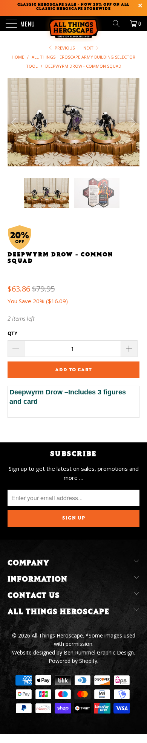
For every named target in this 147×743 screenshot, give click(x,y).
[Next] (132, 122)
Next (89, 48)
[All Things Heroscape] (73, 23)
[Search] (119, 23)
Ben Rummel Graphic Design (99, 652)
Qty (12, 333)
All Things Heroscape (57, 635)
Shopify (88, 660)
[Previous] (14, 122)
